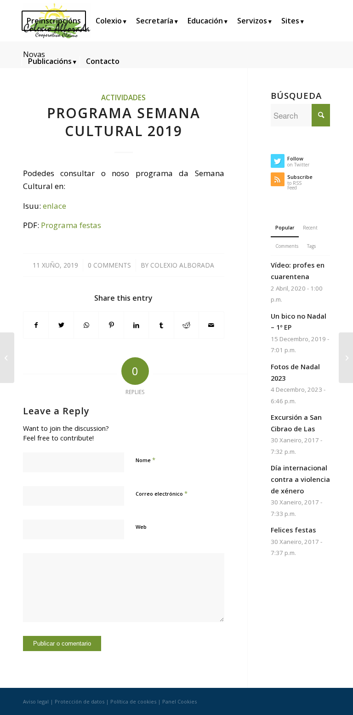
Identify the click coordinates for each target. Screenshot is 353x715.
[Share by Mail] (211, 325)
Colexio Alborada (182, 265)
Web (141, 526)
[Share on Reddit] (186, 325)
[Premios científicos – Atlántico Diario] (7, 357)
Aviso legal (36, 701)
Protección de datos (79, 701)
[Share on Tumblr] (161, 325)
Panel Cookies (179, 701)
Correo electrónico (162, 493)
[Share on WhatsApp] (86, 325)
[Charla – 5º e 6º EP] (346, 357)
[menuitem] (57, 20)
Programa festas (71, 225)
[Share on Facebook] (35, 325)
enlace (54, 205)
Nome (145, 460)
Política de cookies (133, 701)
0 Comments (109, 265)
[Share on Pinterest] (111, 325)
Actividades (123, 97)
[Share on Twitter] (61, 325)
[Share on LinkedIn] (136, 325)
